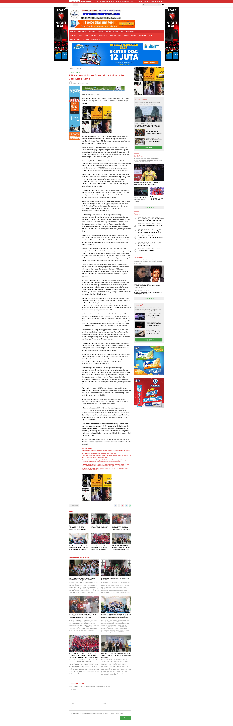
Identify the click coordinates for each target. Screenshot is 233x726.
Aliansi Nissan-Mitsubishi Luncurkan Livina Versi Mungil (153, 332)
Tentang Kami (130, 31)
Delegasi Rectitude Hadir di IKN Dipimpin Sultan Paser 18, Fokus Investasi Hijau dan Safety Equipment (147, 126)
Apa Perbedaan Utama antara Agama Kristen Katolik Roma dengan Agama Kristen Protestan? (150, 231)
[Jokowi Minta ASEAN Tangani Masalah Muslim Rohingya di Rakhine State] (140, 132)
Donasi (108, 31)
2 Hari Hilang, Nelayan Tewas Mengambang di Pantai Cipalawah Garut (148, 293)
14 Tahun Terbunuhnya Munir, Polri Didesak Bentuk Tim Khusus (147, 286)
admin (74, 82)
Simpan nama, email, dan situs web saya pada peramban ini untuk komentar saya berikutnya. (98, 713)
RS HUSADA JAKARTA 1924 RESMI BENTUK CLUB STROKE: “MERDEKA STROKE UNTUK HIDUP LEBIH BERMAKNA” (105, 469)
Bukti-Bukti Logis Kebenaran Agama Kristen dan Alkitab (149, 244)
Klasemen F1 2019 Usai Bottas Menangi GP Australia (140, 199)
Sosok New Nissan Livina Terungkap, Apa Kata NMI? (154, 324)
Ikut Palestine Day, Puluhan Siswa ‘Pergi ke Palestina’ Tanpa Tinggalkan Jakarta (106, 450)
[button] (159, 4)
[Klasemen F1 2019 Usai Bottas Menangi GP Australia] (141, 191)
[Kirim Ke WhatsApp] (130, 505)
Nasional (115, 31)
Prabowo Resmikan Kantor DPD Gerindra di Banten (154, 140)
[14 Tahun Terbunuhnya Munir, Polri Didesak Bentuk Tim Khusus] (149, 274)
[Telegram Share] (126, 505)
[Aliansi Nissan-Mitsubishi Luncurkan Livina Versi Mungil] (140, 333)
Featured (72, 72)
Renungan (101, 31)
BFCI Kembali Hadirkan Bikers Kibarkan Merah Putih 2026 (99, 453)
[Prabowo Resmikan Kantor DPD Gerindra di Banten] (140, 141)
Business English (75, 39)
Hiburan (126, 35)
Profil (150, 35)
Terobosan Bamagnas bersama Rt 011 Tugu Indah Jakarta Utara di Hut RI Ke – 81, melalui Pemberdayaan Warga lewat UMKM (106, 456)
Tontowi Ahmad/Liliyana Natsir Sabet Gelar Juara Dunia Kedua (157, 198)
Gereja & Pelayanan (90, 35)
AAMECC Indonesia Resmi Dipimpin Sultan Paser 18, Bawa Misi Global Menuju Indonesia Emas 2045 (112, 1)
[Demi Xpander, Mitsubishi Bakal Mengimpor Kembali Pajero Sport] (140, 316)
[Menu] (70, 4)
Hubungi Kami (82, 31)
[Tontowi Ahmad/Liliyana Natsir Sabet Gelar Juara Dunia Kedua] (157, 191)
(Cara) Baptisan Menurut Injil (146, 250)
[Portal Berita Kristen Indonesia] (96, 14)
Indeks (75, 4)
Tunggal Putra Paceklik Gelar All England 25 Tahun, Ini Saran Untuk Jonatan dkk (147, 183)
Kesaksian (92, 31)
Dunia (80, 35)
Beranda (73, 31)
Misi (122, 31)
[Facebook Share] (115, 505)
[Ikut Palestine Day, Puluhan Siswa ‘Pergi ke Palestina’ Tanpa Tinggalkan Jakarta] (78, 519)
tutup (66, 7)
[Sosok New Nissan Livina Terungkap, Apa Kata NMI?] (140, 325)
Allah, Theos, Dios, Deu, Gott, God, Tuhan (150, 225)
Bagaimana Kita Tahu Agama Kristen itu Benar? (150, 238)
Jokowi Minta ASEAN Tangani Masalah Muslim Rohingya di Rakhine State (154, 132)
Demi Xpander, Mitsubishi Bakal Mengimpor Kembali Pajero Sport (154, 316)
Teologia (133, 35)
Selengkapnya (148, 148)
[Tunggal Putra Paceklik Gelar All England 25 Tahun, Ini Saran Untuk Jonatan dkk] (149, 172)
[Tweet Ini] (119, 505)
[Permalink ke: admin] (70, 82)
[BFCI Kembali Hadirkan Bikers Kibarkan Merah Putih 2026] (100, 519)
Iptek (119, 35)
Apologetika (142, 35)
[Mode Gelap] (163, 4)
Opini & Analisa (103, 35)
